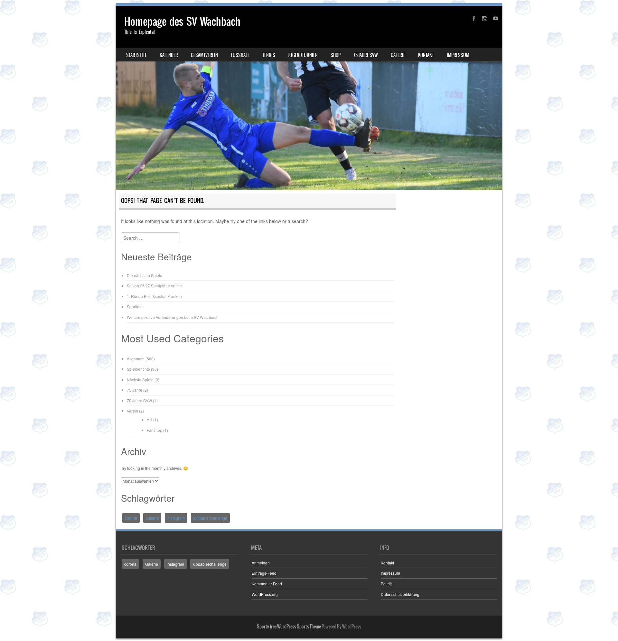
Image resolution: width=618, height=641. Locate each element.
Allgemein (136, 358)
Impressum (458, 55)
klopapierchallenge (210, 518)
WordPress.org (265, 594)
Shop (336, 55)
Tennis (268, 55)
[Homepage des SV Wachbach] (309, 98)
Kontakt (426, 55)
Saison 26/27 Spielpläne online (154, 285)
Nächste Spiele (140, 379)
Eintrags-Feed (264, 573)
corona (131, 518)
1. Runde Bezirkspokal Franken (154, 296)
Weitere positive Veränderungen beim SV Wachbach (173, 317)
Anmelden (261, 562)
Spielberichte (138, 369)
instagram (176, 518)
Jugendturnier (303, 55)
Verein (132, 410)
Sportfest (134, 306)
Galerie (398, 55)
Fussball (240, 55)
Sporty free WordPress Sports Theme (289, 626)
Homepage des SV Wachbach (182, 21)
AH (149, 419)
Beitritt (386, 583)
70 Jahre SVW (139, 400)
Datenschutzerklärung (400, 594)
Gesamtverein (204, 55)
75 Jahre (134, 390)
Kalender (169, 55)
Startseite (136, 55)
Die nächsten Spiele (144, 275)
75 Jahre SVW (365, 55)
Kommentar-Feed (267, 583)
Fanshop (154, 430)
